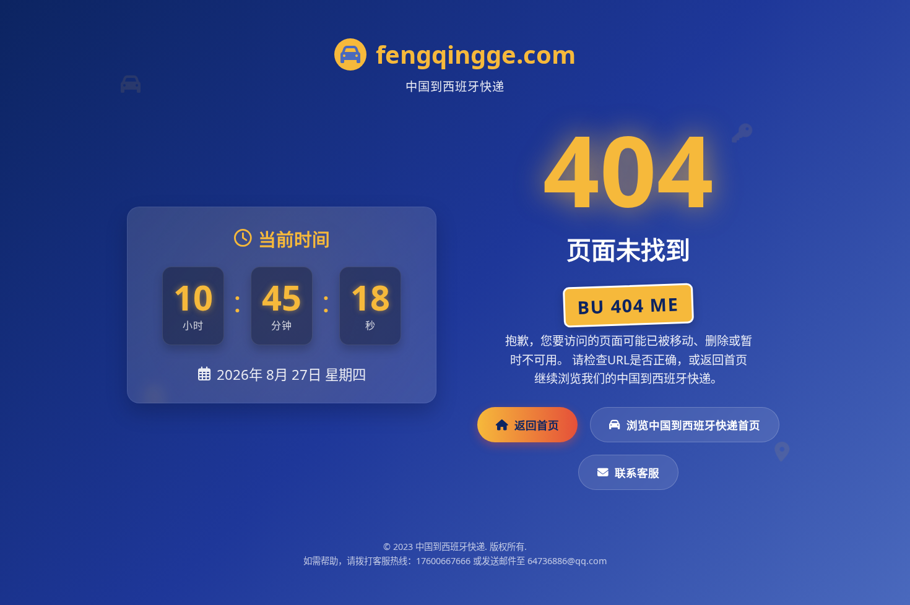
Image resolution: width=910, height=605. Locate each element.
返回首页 (536, 425)
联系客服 (637, 472)
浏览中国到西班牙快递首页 (693, 425)
